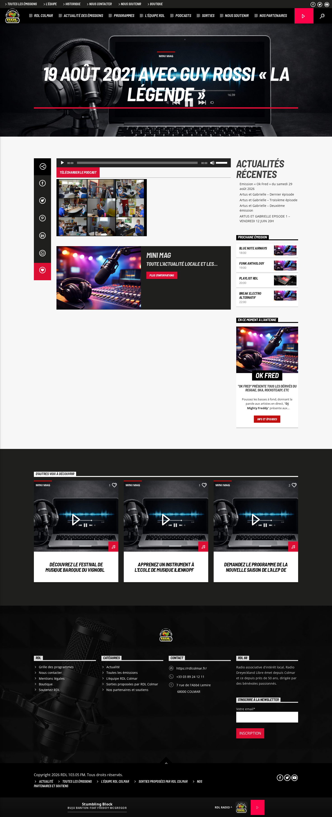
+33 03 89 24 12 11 (190, 677)
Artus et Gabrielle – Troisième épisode (268, 200)
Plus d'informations (162, 275)
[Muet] (212, 163)
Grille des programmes (56, 667)
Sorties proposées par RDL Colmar (132, 684)
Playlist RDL (248, 278)
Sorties (208, 15)
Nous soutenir (131, 4)
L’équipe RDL (155, 15)
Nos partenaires (273, 15)
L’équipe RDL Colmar (122, 678)
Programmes (124, 15)
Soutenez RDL (49, 690)
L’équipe (51, 4)
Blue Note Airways (253, 248)
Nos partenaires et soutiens (127, 690)
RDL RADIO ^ (223, 807)
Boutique (156, 4)
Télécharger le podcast (78, 172)
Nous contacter (100, 4)
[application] (143, 162)
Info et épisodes (267, 419)
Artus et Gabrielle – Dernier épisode (267, 194)
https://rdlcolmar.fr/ (191, 668)
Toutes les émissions (22, 4)
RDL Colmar (43, 15)
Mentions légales (52, 678)
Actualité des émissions (83, 15)
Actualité (113, 667)
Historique (72, 4)
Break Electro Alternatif (250, 295)
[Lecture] (62, 163)
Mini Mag (166, 56)
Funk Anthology (251, 263)
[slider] (222, 162)
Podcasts (183, 15)
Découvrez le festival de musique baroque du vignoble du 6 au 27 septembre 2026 (76, 569)
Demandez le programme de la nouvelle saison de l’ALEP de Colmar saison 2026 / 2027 (256, 569)
